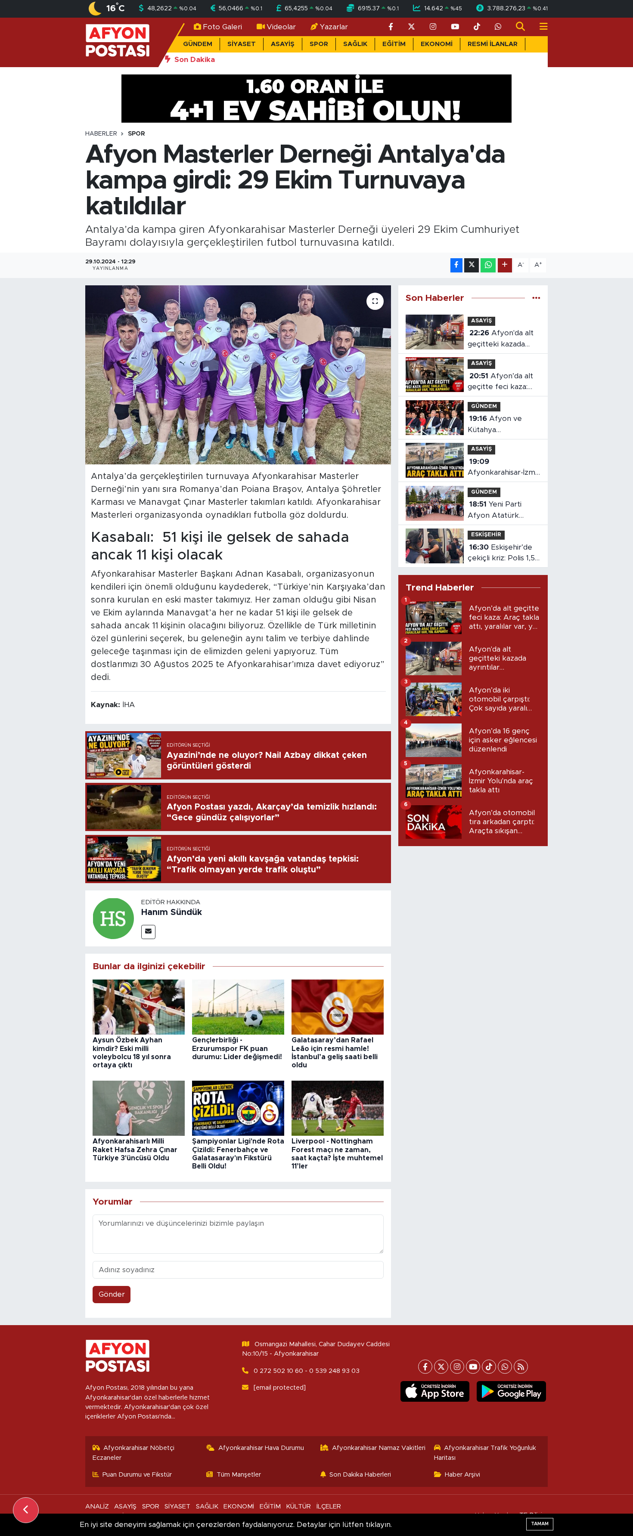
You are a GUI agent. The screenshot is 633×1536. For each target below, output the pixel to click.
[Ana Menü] (540, 27)
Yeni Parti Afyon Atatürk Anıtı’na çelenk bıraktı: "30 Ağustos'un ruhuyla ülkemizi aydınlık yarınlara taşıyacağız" (504, 511)
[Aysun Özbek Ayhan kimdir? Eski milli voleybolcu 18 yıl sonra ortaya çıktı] (139, 1006)
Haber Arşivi (462, 1474)
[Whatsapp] (505, 1367)
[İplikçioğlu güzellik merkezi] (316, 98)
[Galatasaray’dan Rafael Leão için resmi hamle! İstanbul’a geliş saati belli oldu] (338, 1006)
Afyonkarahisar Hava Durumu (261, 1448)
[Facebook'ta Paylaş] (456, 265)
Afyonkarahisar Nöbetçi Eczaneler (134, 1453)
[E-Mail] (148, 932)
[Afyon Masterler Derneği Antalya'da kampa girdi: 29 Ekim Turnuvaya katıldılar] (238, 374)
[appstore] (434, 1391)
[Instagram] (457, 1367)
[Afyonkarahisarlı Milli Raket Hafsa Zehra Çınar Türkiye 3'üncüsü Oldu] (139, 1107)
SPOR (319, 44)
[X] (441, 1367)
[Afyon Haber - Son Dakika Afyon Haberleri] (117, 42)
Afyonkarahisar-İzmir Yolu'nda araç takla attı (504, 468)
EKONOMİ (437, 44)
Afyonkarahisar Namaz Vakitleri (378, 1448)
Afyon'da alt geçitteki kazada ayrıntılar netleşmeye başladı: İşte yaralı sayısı (502, 339)
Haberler (101, 134)
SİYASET (241, 44)
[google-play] (511, 1391)
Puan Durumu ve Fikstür (137, 1474)
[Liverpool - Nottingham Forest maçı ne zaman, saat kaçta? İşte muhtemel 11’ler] (338, 1107)
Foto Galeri (222, 27)
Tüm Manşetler (239, 1474)
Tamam (540, 1523)
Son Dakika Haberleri (360, 1474)
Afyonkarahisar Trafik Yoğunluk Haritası (485, 1453)
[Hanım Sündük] (113, 917)
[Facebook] (425, 1367)
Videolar (281, 27)
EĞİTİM (394, 44)
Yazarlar (334, 27)
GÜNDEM (197, 44)
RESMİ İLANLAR (493, 44)
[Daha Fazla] (505, 265)
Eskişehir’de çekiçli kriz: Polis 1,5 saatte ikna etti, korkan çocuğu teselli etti (501, 554)
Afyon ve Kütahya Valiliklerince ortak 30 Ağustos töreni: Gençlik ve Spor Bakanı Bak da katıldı (504, 425)
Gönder (112, 1294)
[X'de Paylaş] (471, 265)
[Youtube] (473, 1367)
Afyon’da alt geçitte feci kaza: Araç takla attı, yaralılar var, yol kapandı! (500, 382)
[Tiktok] (489, 1367)
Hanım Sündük (171, 912)
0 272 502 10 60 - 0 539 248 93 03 (307, 1371)
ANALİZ (97, 1506)
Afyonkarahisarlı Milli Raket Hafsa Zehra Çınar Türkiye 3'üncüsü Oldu (135, 1149)
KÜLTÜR (298, 1506)
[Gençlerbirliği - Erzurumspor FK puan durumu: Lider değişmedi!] (238, 1006)
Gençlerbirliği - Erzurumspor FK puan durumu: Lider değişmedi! (237, 1048)
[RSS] (521, 1367)
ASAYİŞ (283, 44)
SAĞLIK (355, 44)
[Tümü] (536, 298)
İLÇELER (328, 1506)
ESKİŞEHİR (486, 535)
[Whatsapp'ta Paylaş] (488, 265)
